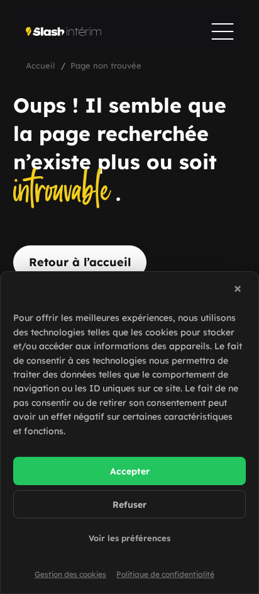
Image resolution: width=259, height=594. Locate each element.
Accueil (40, 65)
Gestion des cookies (70, 574)
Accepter (130, 471)
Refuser (129, 504)
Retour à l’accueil (80, 262)
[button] (239, 290)
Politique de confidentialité (165, 574)
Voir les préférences (129, 538)
